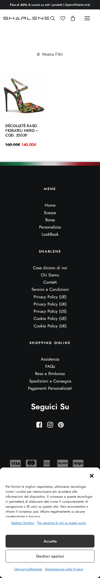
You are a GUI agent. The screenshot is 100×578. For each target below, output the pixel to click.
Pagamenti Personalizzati (50, 388)
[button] (91, 476)
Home (50, 205)
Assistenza (50, 359)
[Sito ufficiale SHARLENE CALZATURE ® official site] (27, 18)
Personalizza (50, 227)
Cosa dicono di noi (50, 268)
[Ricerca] (50, 18)
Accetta (50, 541)
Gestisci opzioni (50, 556)
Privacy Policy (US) (50, 311)
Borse (50, 220)
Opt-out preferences (28, 569)
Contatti (50, 282)
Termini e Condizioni (50, 289)
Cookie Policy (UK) (50, 326)
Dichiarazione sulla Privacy (64, 569)
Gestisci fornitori (22, 522)
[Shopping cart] (70, 18)
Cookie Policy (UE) (50, 318)
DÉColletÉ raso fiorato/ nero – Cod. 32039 (22, 130)
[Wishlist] (60, 18)
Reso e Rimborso (50, 374)
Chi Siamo (50, 275)
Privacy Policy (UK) (50, 304)
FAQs (50, 366)
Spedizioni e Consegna (50, 381)
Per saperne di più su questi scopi (61, 522)
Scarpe (50, 213)
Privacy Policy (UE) (50, 297)
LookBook (50, 234)
